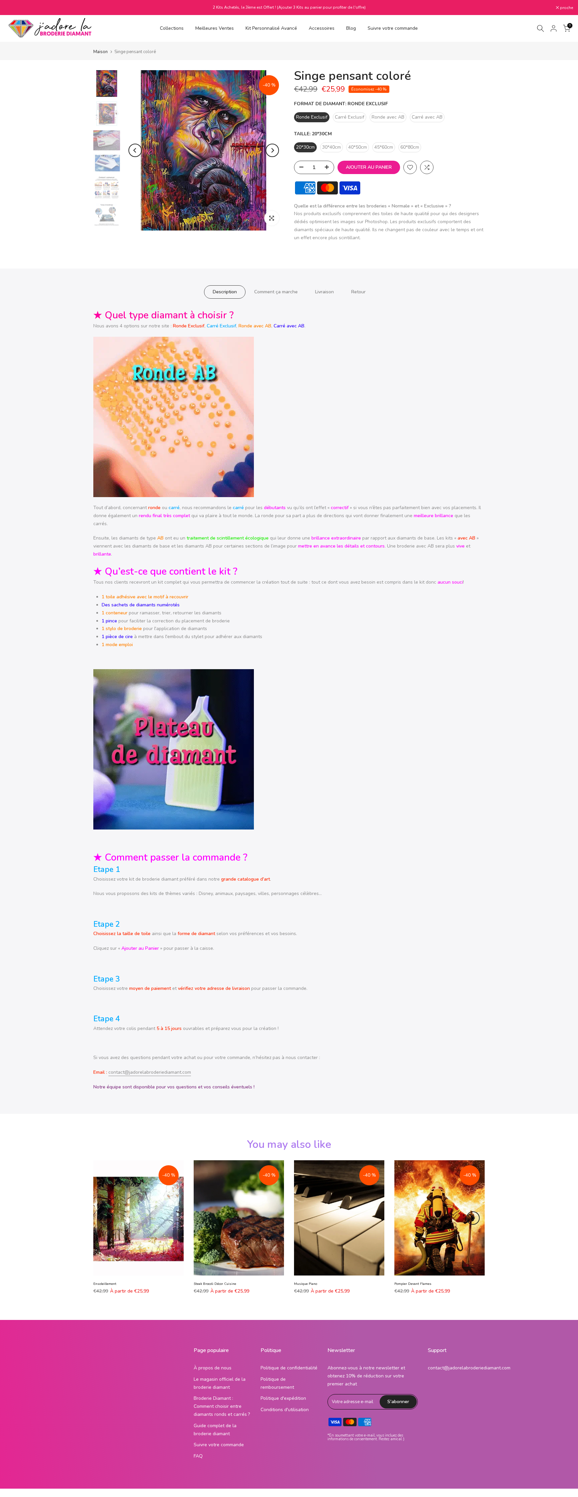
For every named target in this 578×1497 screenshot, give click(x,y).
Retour (358, 291)
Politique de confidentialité (289, 1368)
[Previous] (135, 150)
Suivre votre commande (393, 28)
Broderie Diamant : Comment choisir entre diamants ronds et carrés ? (222, 1406)
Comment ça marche (276, 291)
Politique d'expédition (283, 1398)
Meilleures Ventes (214, 28)
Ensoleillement (104, 1284)
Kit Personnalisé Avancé (271, 28)
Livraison (324, 291)
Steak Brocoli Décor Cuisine (215, 1284)
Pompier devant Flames (412, 1284)
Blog (351, 28)
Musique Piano (305, 1284)
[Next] (272, 150)
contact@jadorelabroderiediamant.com (149, 1072)
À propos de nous (212, 1368)
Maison (100, 52)
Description (225, 291)
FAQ (198, 1456)
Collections (172, 28)
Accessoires (321, 28)
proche (15, 8)
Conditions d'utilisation (285, 1409)
